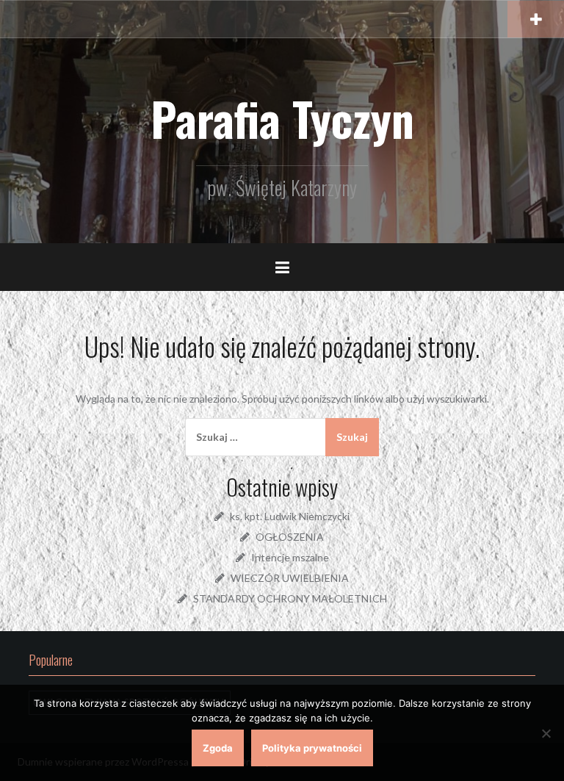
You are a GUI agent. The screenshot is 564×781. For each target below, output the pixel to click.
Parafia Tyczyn (282, 118)
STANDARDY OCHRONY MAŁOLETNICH (290, 598)
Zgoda (218, 748)
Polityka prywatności (312, 748)
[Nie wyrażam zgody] (545, 733)
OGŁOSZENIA (290, 536)
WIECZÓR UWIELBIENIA (290, 578)
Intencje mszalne (290, 557)
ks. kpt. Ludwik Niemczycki (290, 516)
